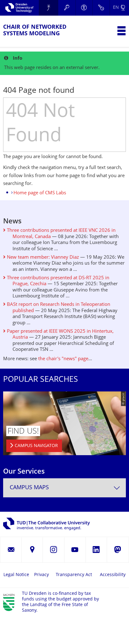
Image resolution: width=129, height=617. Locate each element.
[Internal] (101, 8)
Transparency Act (74, 575)
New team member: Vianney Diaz (42, 257)
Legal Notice (16, 575)
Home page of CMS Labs (39, 193)
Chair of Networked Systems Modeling (34, 31)
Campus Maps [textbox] (29, 487)
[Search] (66, 8)
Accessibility (113, 575)
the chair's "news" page (63, 359)
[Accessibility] (84, 8)
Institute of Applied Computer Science (48, 8)
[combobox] (64, 487)
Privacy (41, 575)
